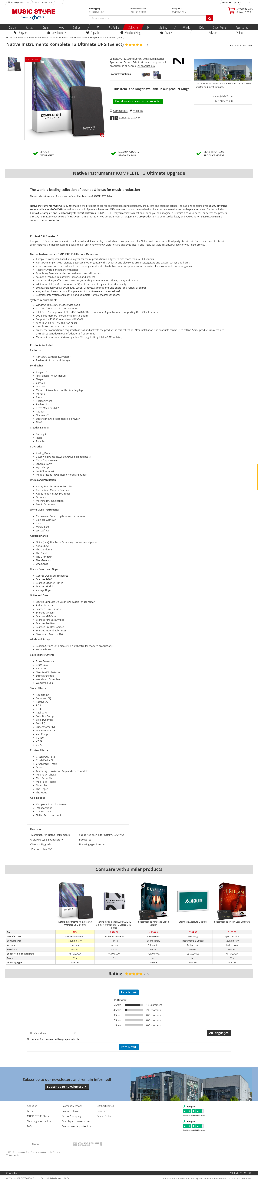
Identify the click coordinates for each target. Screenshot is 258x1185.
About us (32, 1106)
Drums (45, 27)
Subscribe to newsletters (65, 1087)
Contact (10, 1173)
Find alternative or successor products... (138, 101)
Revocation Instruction (217, 1178)
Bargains (23, 32)
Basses (29, 27)
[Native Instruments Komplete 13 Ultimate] (145, 75)
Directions (102, 1111)
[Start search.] (209, 18)
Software (133, 27)
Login (234, 2)
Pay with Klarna (70, 1111)
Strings (76, 27)
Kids (201, 27)
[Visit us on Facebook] (241, 1173)
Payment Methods (72, 1106)
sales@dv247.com (20, 2)
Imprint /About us (181, 1178)
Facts (30, 1111)
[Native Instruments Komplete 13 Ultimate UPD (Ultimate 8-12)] (157, 75)
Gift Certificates (105, 1106)
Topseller (95, 32)
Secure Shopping (71, 1116)
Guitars (12, 27)
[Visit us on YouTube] (250, 1173)
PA (97, 27)
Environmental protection (76, 1126)
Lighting (163, 27)
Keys (61, 27)
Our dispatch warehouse (76, 1121)
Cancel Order (104, 1116)
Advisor (213, 32)
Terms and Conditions (241, 1178)
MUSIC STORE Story (38, 1116)
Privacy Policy (198, 1178)
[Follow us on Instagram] (245, 1173)
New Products (59, 32)
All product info (146, 66)
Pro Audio (114, 27)
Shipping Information (39, 1121)
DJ (148, 27)
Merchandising (132, 32)
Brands (168, 32)
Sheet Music (219, 27)
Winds (186, 27)
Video (239, 32)
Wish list (138, 110)
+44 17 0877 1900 (223, 101)
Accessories (242, 27)
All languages (219, 1033)
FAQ (29, 1126)
